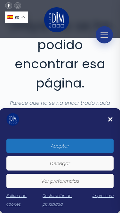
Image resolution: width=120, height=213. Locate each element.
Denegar (60, 163)
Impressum (103, 195)
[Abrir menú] (104, 34)
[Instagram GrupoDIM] (17, 5)
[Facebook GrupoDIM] (8, 5)
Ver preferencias (60, 181)
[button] (110, 119)
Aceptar (60, 145)
